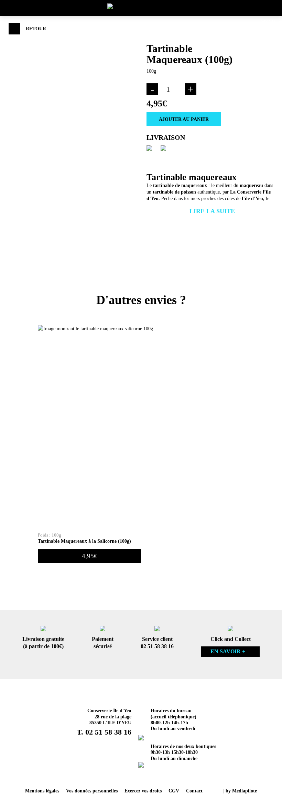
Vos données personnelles (92, 790)
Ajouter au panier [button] (220, 556)
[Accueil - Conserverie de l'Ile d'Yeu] (141, 7)
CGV (174, 790)
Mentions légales (42, 790)
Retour (36, 28)
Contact (194, 790)
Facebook (150, 776)
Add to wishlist (243, 119)
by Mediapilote (241, 790)
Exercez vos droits (143, 790)
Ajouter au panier (184, 119)
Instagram (132, 776)
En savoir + (227, 651)
